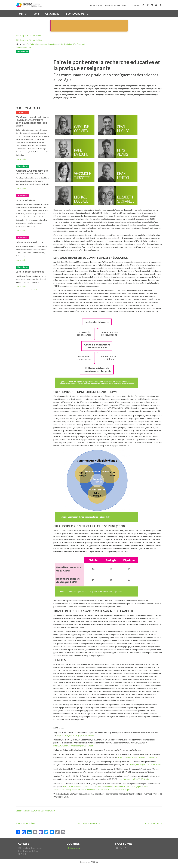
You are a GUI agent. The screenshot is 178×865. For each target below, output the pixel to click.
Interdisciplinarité (67, 44)
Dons (36, 14)
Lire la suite (21, 159)
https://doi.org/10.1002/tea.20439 (145, 764)
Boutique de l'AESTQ (77, 14)
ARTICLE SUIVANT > (153, 823)
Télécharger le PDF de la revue (29, 35)
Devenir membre (95, 5)
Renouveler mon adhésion (116, 5)
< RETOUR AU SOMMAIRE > (89, 823)
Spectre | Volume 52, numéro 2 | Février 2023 (35, 811)
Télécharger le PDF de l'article (29, 40)
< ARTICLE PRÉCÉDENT (27, 823)
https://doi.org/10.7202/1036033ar (134, 779)
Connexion (134, 5)
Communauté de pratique (47, 44)
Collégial (30, 44)
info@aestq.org (73, 848)
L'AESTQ (22, 14)
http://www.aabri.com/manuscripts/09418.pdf (73, 745)
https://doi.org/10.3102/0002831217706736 (138, 757)
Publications (51, 14)
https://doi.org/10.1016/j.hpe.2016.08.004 (75, 735)
